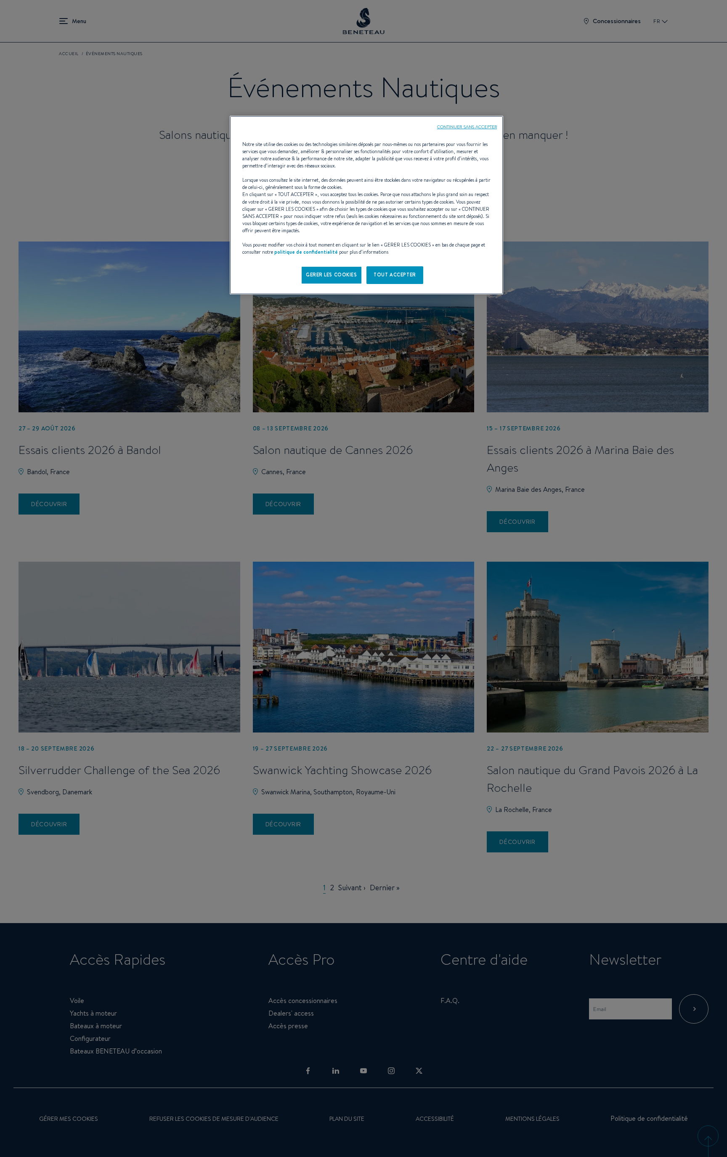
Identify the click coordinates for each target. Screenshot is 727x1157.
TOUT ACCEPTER (395, 274)
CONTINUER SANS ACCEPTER (467, 127)
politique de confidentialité (306, 252)
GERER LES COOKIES (331, 274)
